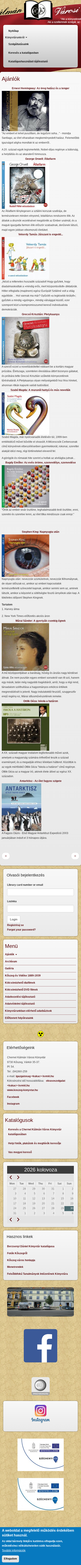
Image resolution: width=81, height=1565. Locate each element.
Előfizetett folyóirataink (19, 1018)
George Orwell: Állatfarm (40, 158)
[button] (40, 111)
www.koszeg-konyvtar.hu (22, 1090)
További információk (13, 1550)
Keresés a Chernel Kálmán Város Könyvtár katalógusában (35, 1132)
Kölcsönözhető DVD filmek (21, 989)
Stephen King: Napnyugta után (40, 531)
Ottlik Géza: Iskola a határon (40, 701)
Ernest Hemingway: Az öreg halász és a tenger (40, 88)
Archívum (11, 961)
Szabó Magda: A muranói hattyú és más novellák (40, 390)
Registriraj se (15, 925)
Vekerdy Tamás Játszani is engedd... (40, 234)
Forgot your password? (21, 929)
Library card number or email (25, 884)
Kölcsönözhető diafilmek (20, 982)
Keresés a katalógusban (23, 52)
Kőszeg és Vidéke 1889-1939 (23, 975)
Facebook (13, 1097)
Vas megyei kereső (20, 1152)
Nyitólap (13, 30)
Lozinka (12, 901)
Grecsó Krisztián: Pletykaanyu (40, 314)
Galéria (9, 968)
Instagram (13, 1103)
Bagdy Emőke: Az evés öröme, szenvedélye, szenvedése (40, 462)
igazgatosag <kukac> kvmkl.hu (35, 1076)
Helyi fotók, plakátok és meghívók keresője (34, 1143)
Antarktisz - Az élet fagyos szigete (41, 780)
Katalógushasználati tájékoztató (28, 61)
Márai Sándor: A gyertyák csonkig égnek (41, 620)
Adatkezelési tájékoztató (20, 996)
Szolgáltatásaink (18, 44)
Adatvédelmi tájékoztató (20, 1003)
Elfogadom (10, 1558)
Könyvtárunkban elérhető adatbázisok (28, 1010)
